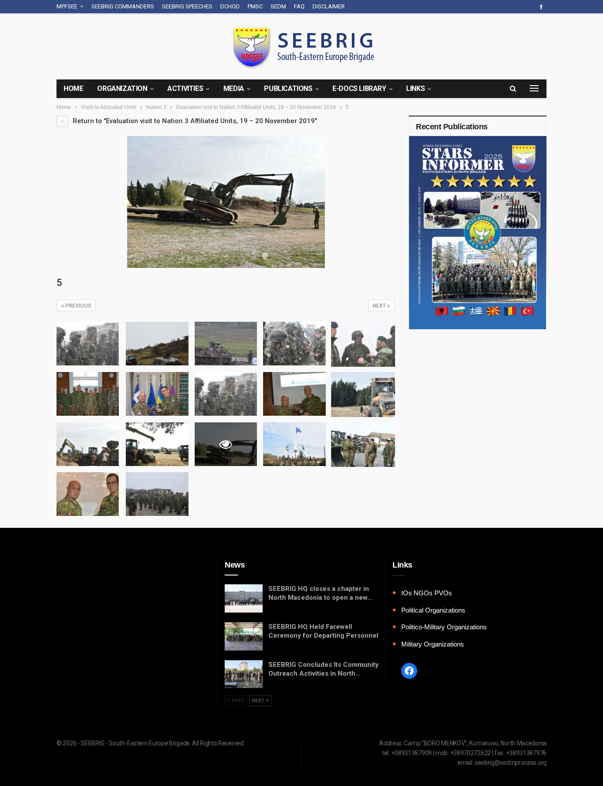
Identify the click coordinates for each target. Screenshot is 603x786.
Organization (122, 88)
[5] (88, 343)
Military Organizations (432, 644)
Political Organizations (433, 610)
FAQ (299, 6)
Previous (77, 306)
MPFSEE (67, 6)
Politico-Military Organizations (444, 627)
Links (415, 88)
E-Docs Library (359, 88)
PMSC (255, 6)
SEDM (278, 6)
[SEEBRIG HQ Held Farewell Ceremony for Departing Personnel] (244, 636)
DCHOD (230, 6)
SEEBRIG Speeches (187, 6)
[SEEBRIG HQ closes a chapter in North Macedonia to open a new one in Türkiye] (244, 598)
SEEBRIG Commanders (122, 6)
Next (380, 306)
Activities (185, 88)
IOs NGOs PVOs (426, 593)
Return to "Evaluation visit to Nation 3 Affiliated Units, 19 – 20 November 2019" (194, 121)
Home (73, 88)
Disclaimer (329, 6)
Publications (288, 88)
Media (233, 88)
